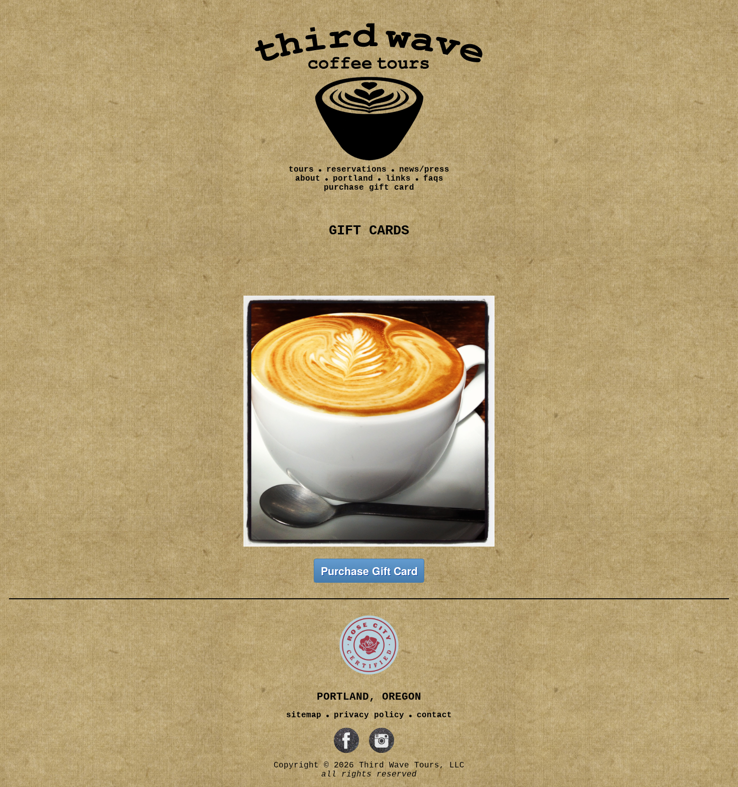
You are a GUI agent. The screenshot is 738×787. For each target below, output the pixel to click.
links (398, 178)
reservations (356, 169)
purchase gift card (369, 187)
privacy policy (369, 715)
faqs (433, 178)
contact (434, 715)
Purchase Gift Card (369, 571)
